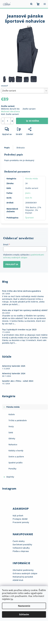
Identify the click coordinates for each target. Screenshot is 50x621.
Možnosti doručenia (10, 111)
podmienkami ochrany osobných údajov (23, 256)
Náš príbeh (18, 515)
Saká (11, 432)
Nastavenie (24, 605)
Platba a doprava (21, 551)
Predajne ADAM (20, 519)
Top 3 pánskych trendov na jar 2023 (19, 330)
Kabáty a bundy (16, 450)
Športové (29, 217)
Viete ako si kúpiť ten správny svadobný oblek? (24, 310)
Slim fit (28, 198)
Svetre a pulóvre (16, 456)
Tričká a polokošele (18, 420)
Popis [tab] (7, 147)
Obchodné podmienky (23, 570)
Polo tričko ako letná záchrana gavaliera (21, 291)
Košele (12, 414)
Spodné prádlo (15, 462)
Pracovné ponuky (21, 522)
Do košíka (34, 121)
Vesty (11, 426)
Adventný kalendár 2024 (13, 373)
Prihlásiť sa (11, 264)
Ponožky (12, 468)
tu (12, 599)
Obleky (12, 438)
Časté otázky (19, 541)
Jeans (27, 193)
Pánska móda (31, 178)
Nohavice (13, 444)
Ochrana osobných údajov (25, 573)
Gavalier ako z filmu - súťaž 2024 (17, 381)
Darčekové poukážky (22, 544)
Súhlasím (24, 614)
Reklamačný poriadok (23, 576)
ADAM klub (18, 580)
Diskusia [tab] (21, 147)
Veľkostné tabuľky (21, 548)
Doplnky (10, 476)
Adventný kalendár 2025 (13, 366)
